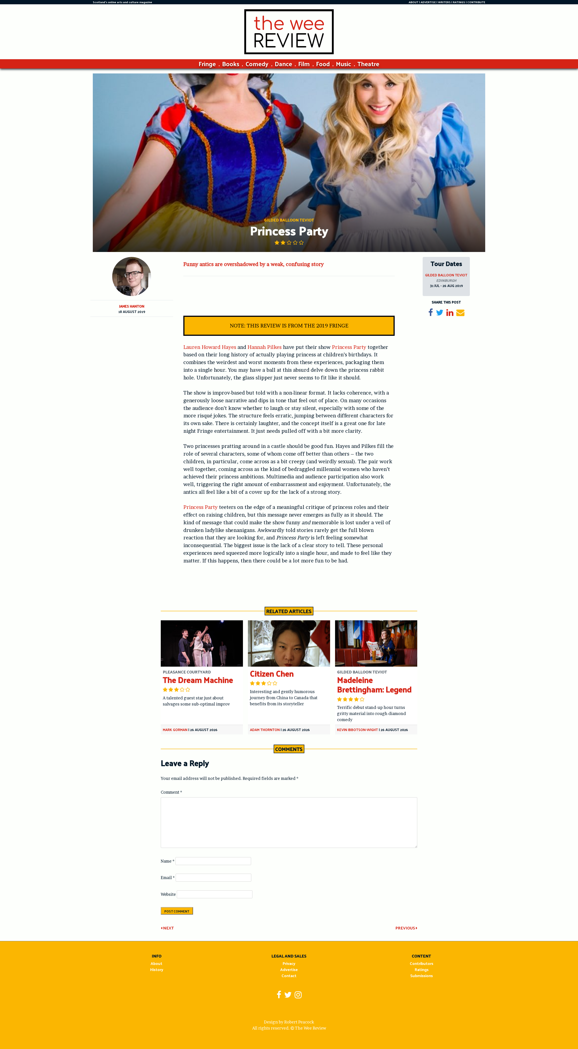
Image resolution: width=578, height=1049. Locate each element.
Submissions (421, 975)
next (168, 927)
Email (168, 877)
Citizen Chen (272, 673)
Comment (171, 792)
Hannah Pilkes (264, 347)
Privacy (288, 963)
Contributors (421, 963)
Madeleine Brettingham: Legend (374, 684)
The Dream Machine (198, 680)
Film (304, 63)
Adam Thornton (265, 729)
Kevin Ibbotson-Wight (357, 729)
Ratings (422, 969)
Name (168, 861)
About (156, 963)
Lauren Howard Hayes (209, 347)
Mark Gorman (175, 729)
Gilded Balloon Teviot (446, 275)
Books (230, 63)
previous (405, 927)
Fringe (207, 63)
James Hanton (131, 306)
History (156, 969)
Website (168, 894)
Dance (283, 63)
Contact (289, 975)
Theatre (368, 63)
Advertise (289, 969)
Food (323, 63)
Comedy (256, 63)
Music (343, 63)
